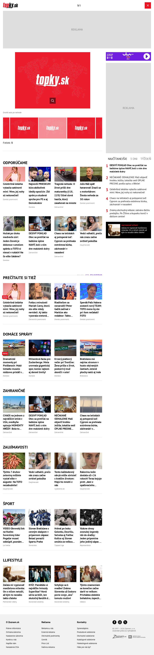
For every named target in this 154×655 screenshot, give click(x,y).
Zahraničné (14, 390)
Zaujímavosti (15, 447)
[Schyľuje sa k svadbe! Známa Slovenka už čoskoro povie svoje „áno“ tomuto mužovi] (65, 574)
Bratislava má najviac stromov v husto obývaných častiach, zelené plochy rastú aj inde (90, 365)
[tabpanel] (128, 191)
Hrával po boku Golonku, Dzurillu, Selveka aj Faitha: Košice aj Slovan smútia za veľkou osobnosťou (64, 535)
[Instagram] (120, 622)
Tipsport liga (59, 545)
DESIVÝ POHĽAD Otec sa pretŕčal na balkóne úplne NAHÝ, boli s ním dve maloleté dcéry (39, 422)
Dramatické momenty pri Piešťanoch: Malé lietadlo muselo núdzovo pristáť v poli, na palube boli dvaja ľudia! (13, 365)
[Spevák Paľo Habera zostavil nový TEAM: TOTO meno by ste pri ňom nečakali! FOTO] (91, 291)
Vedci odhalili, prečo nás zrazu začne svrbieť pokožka (40, 475)
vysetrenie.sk (59, 489)
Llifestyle (12, 560)
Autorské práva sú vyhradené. (124, 630)
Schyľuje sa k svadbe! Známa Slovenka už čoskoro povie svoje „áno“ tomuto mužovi (65, 591)
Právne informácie (13, 628)
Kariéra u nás (11, 639)
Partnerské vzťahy (10, 602)
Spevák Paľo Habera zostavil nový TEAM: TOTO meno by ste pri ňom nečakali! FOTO (91, 309)
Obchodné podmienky (51, 636)
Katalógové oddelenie (86, 639)
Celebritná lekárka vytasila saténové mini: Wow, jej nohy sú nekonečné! (13, 307)
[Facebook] (114, 622)
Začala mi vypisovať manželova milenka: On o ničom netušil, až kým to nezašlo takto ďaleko (14, 591)
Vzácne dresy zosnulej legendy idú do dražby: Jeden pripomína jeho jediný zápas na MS (91, 535)
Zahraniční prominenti (37, 319)
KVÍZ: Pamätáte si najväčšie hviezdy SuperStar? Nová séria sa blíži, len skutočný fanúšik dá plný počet (39, 591)
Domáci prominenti (10, 316)
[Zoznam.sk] (120, 637)
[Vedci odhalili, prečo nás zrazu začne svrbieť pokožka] (40, 461)
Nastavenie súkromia (14, 636)
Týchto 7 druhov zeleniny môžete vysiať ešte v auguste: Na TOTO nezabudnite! (12, 478)
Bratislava (84, 376)
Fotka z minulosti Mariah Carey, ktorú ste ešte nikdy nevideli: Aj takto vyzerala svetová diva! (39, 309)
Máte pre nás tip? (84, 647)
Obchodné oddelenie (85, 636)
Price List (45, 643)
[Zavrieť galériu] (148, 5)
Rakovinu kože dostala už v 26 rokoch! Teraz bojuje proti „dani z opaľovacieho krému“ (91, 478)
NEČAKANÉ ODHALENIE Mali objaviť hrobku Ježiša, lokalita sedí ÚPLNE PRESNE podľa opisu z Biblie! (65, 422)
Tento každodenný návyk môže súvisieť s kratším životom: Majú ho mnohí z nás (65, 478)
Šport (8, 503)
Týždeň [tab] (145, 159)
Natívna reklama (48, 647)
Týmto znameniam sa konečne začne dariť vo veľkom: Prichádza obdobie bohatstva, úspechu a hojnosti (90, 591)
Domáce (6, 376)
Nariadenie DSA (12, 647)
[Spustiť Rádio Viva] (128, 54)
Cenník (44, 639)
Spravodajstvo (82, 628)
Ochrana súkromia (13, 632)
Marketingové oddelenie (87, 643)
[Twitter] (125, 622)
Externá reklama (48, 632)
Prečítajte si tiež (19, 277)
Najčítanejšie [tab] (117, 159)
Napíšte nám (11, 643)
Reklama (46, 622)
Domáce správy (17, 334)
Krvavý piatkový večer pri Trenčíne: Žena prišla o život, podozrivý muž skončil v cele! (64, 365)
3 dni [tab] (133, 159)
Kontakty (81, 622)
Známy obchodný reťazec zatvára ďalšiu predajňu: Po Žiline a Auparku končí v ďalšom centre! (130, 213)
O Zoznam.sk (12, 622)
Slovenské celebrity (36, 602)
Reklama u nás (47, 628)
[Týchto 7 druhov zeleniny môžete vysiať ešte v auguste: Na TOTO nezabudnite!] (14, 461)
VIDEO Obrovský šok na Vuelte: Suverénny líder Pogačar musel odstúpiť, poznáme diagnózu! (13, 535)
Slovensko (33, 545)
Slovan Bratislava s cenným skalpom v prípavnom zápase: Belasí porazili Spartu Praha (39, 535)
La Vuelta (6, 545)
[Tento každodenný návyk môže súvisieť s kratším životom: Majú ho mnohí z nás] (65, 461)
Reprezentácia (85, 545)
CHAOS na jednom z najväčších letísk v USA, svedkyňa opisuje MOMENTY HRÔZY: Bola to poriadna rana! (13, 422)
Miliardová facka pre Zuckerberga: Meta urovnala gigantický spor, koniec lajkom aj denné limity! (40, 365)
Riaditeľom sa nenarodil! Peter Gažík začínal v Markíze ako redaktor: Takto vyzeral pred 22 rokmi (63, 309)
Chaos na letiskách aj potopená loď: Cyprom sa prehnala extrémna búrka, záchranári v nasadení (90, 422)
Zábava (83, 602)
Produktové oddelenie (86, 632)
